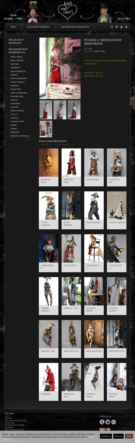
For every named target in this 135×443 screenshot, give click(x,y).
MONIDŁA (14, 75)
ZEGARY (14, 129)
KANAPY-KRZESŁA (18, 82)
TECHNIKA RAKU (17, 96)
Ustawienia (105, 436)
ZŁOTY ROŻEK (92, 180)
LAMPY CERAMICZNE (19, 93)
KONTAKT (8, 418)
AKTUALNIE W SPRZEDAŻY (38, 27)
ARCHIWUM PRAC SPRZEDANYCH (75, 27)
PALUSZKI (14, 107)
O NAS (7, 416)
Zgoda (129, 436)
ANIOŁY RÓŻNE (16, 57)
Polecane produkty (53, 141)
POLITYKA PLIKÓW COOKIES (15, 421)
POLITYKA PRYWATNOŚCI (14, 430)
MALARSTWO (16, 89)
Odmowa (118, 436)
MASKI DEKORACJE (18, 71)
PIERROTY (15, 114)
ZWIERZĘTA (15, 132)
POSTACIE (14, 118)
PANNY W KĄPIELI (17, 111)
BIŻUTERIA (15, 64)
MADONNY (15, 86)
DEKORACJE (15, 68)
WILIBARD (45, 394)
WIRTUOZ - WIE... (48, 351)
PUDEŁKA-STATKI (17, 121)
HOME (13, 27)
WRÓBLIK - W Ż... (71, 308)
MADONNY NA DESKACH (20, 136)
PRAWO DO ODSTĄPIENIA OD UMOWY (14, 426)
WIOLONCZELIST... (72, 351)
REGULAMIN (9, 423)
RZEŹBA (14, 125)
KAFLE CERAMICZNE (18, 78)
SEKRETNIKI (15, 104)
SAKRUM (14, 100)
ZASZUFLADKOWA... (118, 223)
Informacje (9, 413)
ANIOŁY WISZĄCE (17, 60)
